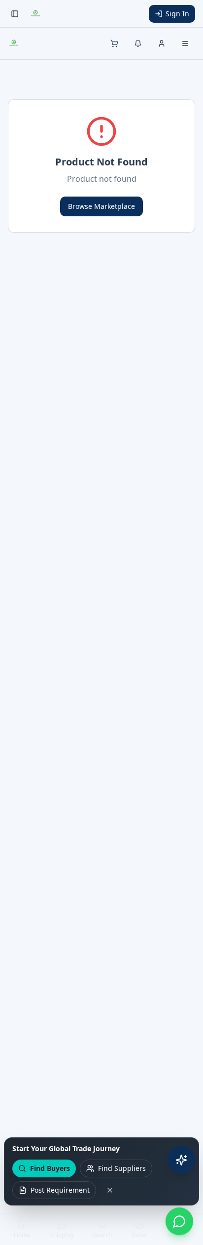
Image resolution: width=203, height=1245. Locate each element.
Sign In (177, 13)
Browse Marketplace (101, 206)
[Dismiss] (110, 1190)
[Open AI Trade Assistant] (181, 1160)
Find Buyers (50, 1168)
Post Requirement (60, 1190)
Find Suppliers (122, 1168)
